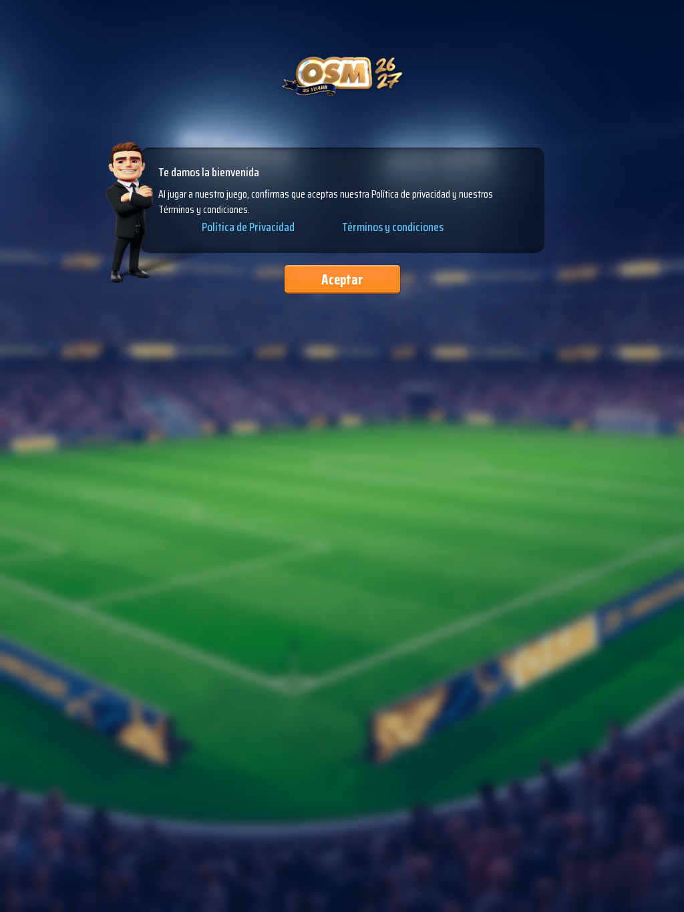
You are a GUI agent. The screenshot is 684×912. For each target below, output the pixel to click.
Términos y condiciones (393, 227)
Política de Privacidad (248, 227)
